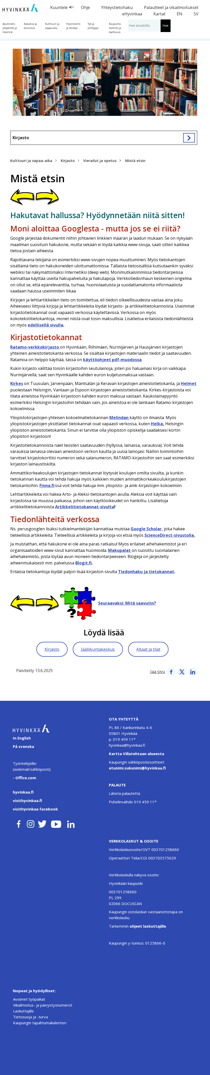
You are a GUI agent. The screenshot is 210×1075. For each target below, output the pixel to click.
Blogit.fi (83, 563)
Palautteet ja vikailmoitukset (171, 7)
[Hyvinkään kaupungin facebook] (19, 823)
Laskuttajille (23, 1011)
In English (22, 738)
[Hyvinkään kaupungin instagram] (31, 823)
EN (179, 14)
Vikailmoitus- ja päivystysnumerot (42, 1005)
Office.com (25, 777)
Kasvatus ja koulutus (30, 26)
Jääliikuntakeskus (98, 649)
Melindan (119, 417)
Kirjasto (21, 137)
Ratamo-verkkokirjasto (35, 347)
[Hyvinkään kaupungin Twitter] (42, 823)
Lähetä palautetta (124, 793)
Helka (157, 424)
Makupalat (120, 550)
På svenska (23, 746)
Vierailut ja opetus (100, 160)
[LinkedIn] (192, 671)
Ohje (85, 7)
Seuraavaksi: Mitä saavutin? (127, 603)
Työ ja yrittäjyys (93, 26)
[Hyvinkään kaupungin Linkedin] (71, 823)
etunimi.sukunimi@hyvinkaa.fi (137, 767)
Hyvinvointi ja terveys (73, 26)
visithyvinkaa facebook (35, 809)
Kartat (159, 14)
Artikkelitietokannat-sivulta (84, 507)
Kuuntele (59, 7)
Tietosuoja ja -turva (30, 1017)
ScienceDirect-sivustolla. (169, 535)
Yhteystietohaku (117, 7)
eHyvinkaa (132, 14)
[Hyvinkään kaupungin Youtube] (56, 823)
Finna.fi (46, 485)
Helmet (188, 383)
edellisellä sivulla (45, 325)
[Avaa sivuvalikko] (189, 137)
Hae (166, 25)
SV (196, 14)
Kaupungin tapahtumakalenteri (39, 1022)
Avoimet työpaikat (29, 999)
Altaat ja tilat (148, 649)
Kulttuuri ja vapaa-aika (52, 26)
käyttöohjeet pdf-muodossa (112, 359)
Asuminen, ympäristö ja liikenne (10, 28)
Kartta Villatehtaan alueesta (136, 753)
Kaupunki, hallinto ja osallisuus (115, 28)
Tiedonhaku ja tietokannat (146, 571)
